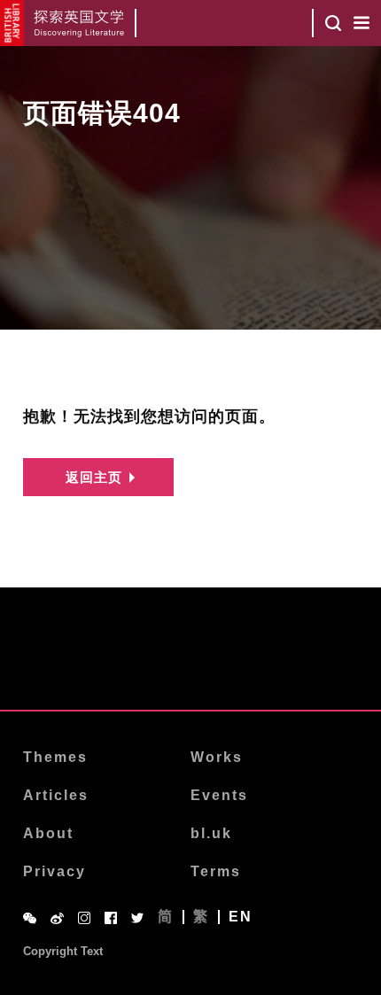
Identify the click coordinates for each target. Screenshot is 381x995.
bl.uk (211, 833)
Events (219, 795)
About (48, 833)
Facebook (111, 918)
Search (333, 23)
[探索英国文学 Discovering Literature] (80, 23)
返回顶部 (190, 664)
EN (241, 917)
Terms (215, 871)
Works (216, 757)
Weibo (57, 918)
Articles (56, 795)
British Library (12, 23)
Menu (361, 23)
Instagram (84, 918)
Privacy (54, 871)
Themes (55, 757)
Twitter (137, 918)
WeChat (29, 918)
